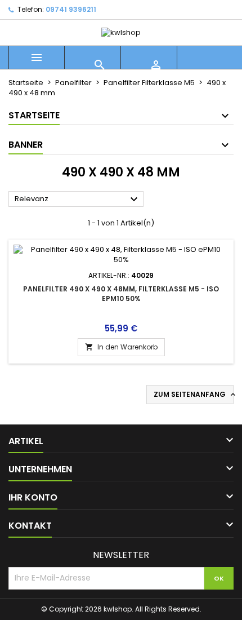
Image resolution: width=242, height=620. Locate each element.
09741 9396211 (71, 9)
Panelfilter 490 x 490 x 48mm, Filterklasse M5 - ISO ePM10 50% (121, 293)
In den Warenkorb (121, 347)
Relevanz (78, 199)
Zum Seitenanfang (194, 394)
